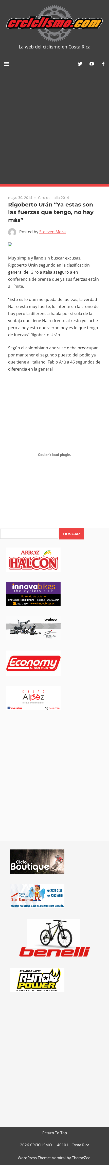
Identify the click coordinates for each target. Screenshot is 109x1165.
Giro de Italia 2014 (53, 197)
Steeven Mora (52, 232)
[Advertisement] (54, 127)
